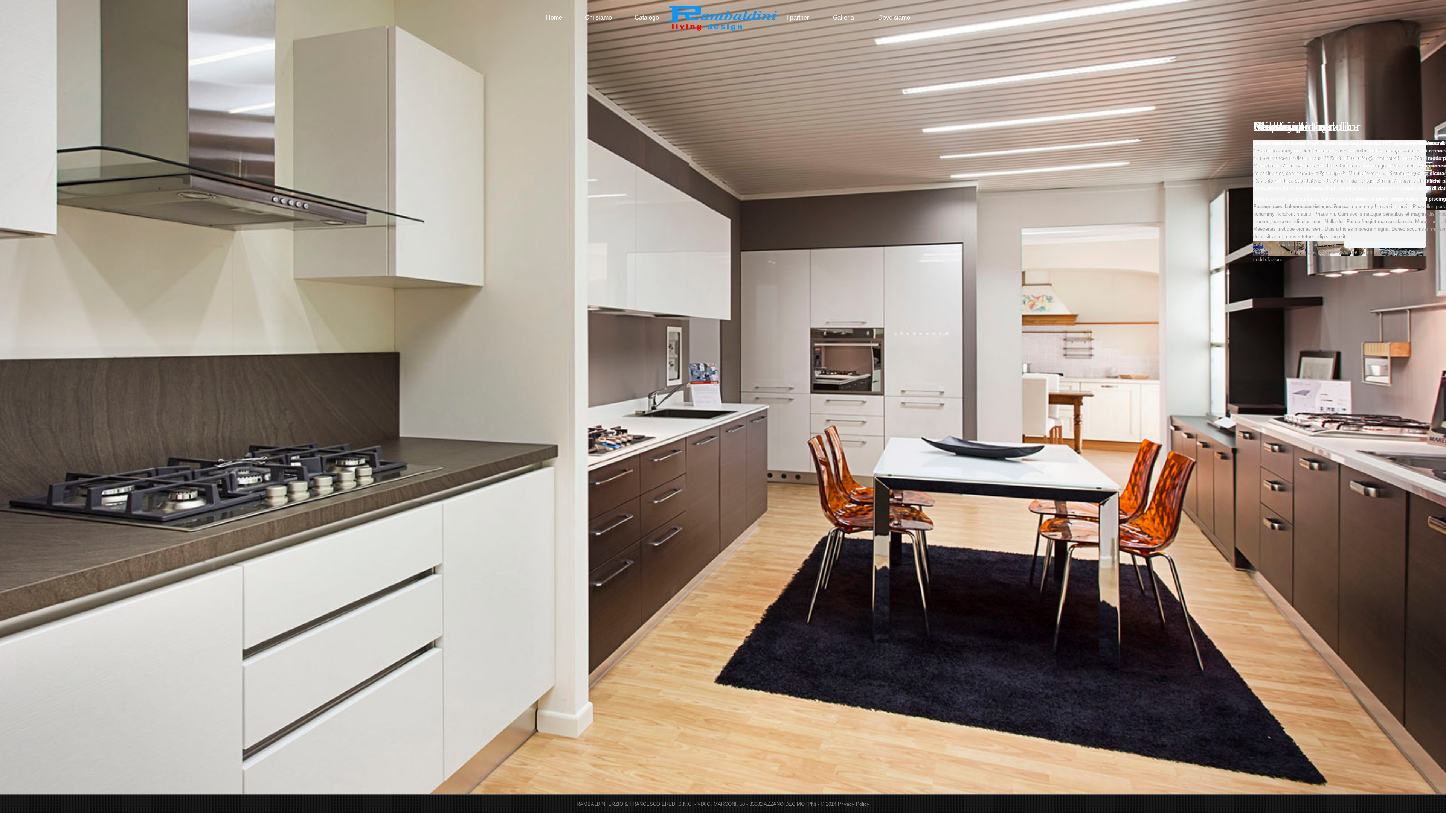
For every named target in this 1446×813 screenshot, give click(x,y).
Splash (723, 17)
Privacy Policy (853, 804)
